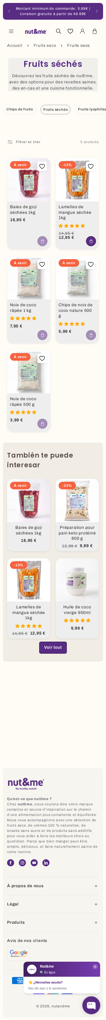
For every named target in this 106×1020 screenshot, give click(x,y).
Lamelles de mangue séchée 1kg (75, 212)
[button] (11, 31)
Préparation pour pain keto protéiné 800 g (77, 533)
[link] (53, 647)
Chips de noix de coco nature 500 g (76, 310)
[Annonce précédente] (9, 11)
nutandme (61, 1006)
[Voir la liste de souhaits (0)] (70, 31)
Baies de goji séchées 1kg (23, 210)
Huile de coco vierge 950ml (77, 610)
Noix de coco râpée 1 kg (23, 308)
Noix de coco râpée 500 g (23, 402)
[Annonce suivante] (96, 11)
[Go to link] (18, 954)
